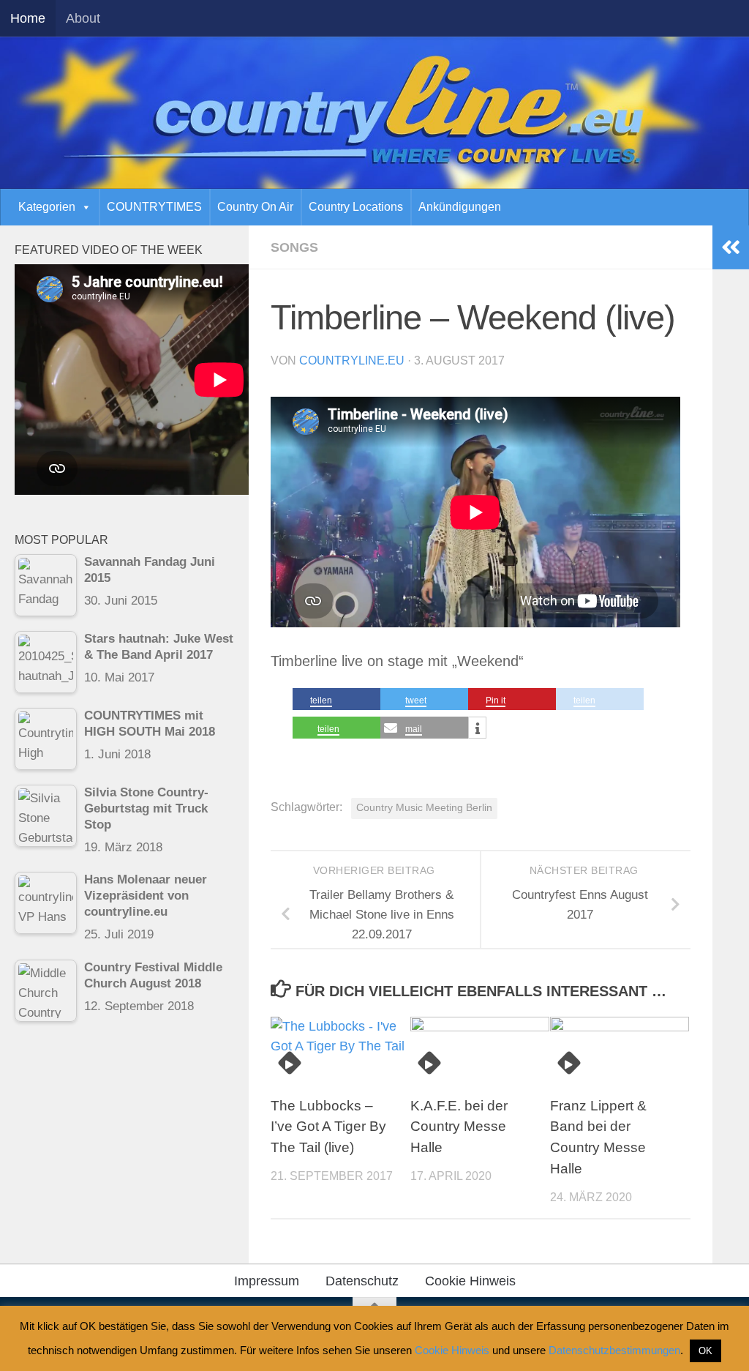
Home (27, 18)
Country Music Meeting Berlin (424, 807)
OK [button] (705, 1350)
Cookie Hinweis (470, 1281)
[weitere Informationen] (477, 728)
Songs (294, 247)
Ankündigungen (459, 207)
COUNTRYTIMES (154, 207)
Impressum (266, 1281)
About (83, 18)
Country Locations (356, 207)
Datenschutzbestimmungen (614, 1350)
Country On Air (255, 207)
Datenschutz (362, 1281)
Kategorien (46, 207)
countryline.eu (351, 360)
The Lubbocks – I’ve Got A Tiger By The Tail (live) (328, 1127)
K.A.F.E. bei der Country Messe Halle (459, 1127)
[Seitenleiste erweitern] (730, 247)
